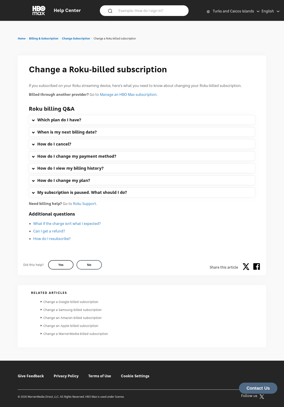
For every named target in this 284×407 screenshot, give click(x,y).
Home (22, 38)
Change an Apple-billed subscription (70, 326)
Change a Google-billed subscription (70, 302)
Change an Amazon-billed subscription (72, 318)
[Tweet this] (247, 267)
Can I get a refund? (49, 231)
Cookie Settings (135, 376)
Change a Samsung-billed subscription (72, 310)
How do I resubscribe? (52, 238)
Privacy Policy (66, 376)
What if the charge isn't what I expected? (67, 223)
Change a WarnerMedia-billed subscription (75, 334)
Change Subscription (76, 38)
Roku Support (84, 203)
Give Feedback (31, 376)
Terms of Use (99, 376)
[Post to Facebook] (256, 267)
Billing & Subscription (43, 38)
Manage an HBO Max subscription (128, 94)
